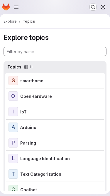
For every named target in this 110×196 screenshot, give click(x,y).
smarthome (31, 80)
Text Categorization (40, 174)
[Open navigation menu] (16, 7)
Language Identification (45, 158)
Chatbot (28, 189)
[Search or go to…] (93, 7)
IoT (23, 111)
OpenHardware (36, 96)
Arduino (28, 127)
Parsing (28, 142)
